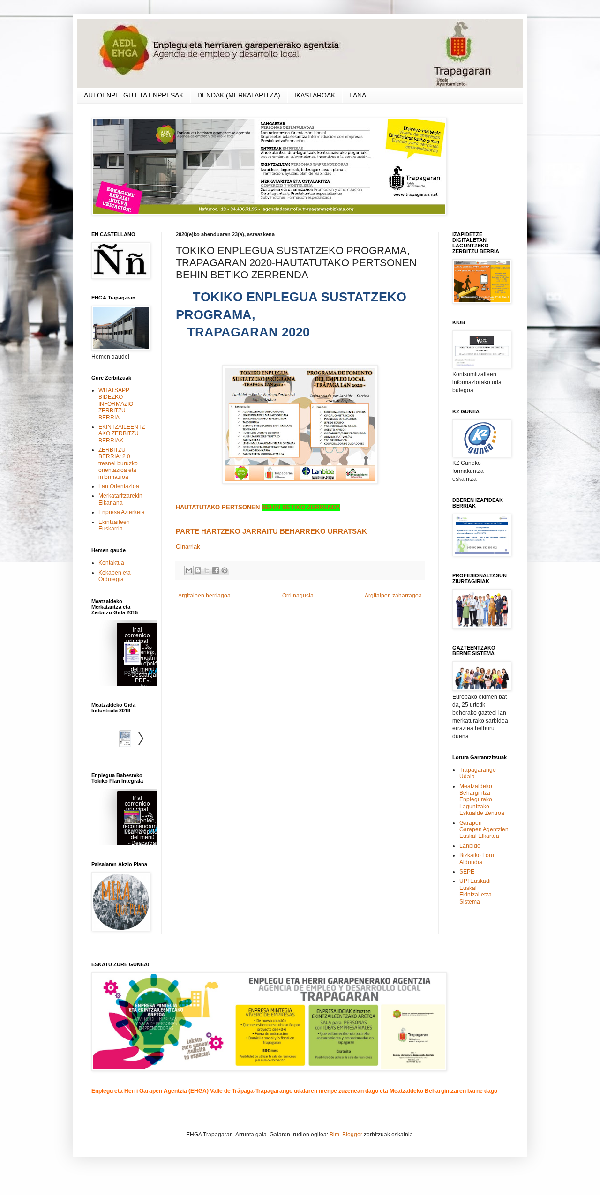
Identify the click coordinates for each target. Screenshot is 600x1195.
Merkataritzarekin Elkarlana (120, 499)
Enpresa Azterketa (121, 512)
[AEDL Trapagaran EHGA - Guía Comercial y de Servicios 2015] (124, 654)
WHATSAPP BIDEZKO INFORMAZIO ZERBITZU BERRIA (115, 404)
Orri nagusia (298, 595)
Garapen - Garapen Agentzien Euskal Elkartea (484, 830)
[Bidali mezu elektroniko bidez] (189, 570)
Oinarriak (188, 546)
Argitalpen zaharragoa (393, 595)
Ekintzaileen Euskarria (114, 525)
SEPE (466, 871)
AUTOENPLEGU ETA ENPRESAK (133, 95)
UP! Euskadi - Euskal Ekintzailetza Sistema (476, 891)
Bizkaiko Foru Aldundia (476, 858)
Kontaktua (111, 563)
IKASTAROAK (314, 95)
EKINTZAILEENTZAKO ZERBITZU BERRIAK (121, 434)
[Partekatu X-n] (206, 570)
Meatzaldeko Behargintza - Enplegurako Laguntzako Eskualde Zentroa (481, 800)
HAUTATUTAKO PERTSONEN (258, 507)
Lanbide (469, 846)
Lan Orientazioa (118, 486)
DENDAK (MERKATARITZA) (238, 95)
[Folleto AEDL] (124, 818)
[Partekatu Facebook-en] (215, 570)
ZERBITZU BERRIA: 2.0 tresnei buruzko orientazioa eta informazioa (118, 463)
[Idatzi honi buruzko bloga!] (197, 570)
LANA (357, 95)
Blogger (352, 1134)
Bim (334, 1134)
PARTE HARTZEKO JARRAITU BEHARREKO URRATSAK (271, 531)
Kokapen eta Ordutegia (114, 576)
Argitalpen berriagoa (204, 595)
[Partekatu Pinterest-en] (224, 570)
